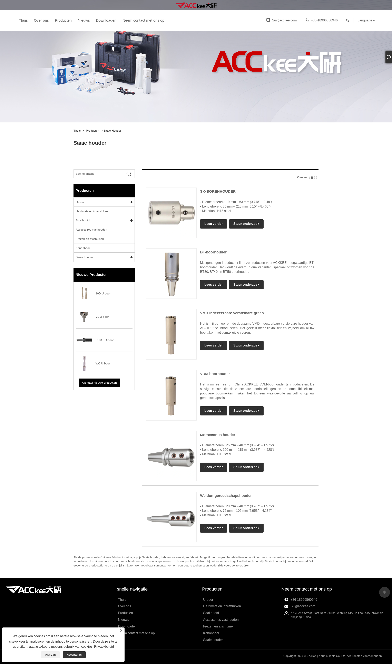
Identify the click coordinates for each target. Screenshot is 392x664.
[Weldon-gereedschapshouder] (171, 516)
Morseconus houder (217, 435)
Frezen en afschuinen (90, 238)
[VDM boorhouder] (171, 395)
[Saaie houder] (196, 5)
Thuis (23, 20)
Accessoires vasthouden (91, 229)
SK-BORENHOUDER (218, 191)
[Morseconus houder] (171, 455)
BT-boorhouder (213, 252)
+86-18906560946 (324, 20)
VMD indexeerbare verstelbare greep (232, 313)
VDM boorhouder (215, 374)
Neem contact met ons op (143, 20)
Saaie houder (112, 130)
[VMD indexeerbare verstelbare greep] (171, 334)
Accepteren (74, 654)
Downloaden (106, 20)
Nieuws (84, 20)
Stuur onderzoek (246, 223)
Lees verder (213, 223)
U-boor (80, 202)
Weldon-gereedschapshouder (226, 496)
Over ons (41, 20)
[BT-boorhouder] (171, 273)
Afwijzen (50, 654)
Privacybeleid (104, 646)
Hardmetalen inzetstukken (92, 211)
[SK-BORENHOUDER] (171, 212)
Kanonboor (83, 248)
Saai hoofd (83, 220)
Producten (63, 20)
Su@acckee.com (284, 20)
